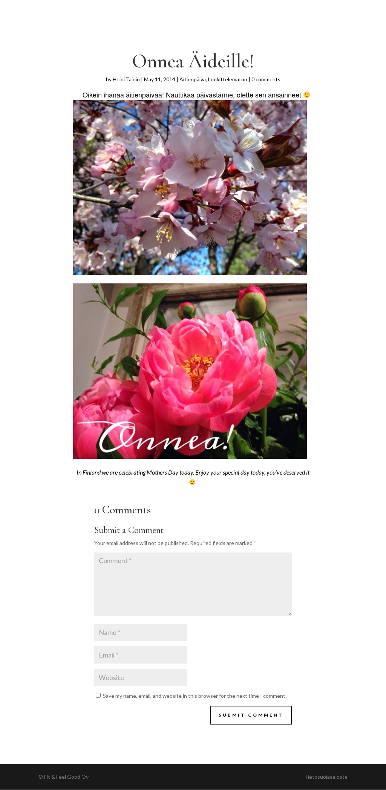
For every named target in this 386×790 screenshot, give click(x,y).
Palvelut (119, 10)
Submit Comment (251, 715)
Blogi (308, 10)
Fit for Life (57, 10)
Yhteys (336, 10)
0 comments (265, 79)
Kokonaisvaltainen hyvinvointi (196, 10)
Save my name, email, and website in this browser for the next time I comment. (194, 696)
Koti (90, 10)
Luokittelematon (227, 79)
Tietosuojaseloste (326, 776)
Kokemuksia (272, 10)
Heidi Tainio (126, 79)
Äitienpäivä (192, 79)
